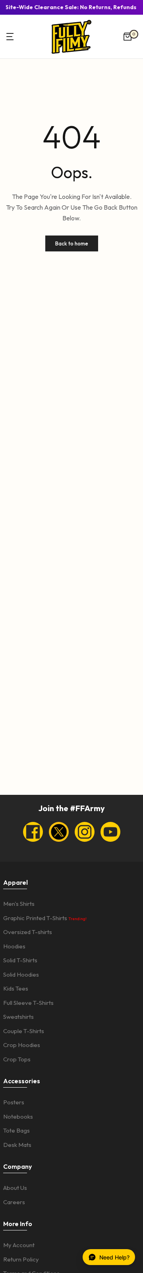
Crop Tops (17, 1059)
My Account (19, 1245)
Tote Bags (16, 1130)
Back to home (71, 243)
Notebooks (18, 1116)
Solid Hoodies (21, 974)
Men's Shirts (19, 903)
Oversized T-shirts (27, 932)
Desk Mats (17, 1144)
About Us (15, 1187)
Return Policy (21, 1259)
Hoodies (14, 946)
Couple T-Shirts (23, 1031)
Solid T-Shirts (20, 960)
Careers (14, 1202)
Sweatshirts (18, 1016)
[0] (127, 37)
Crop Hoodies (21, 1045)
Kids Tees (15, 988)
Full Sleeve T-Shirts (28, 1002)
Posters (13, 1102)
